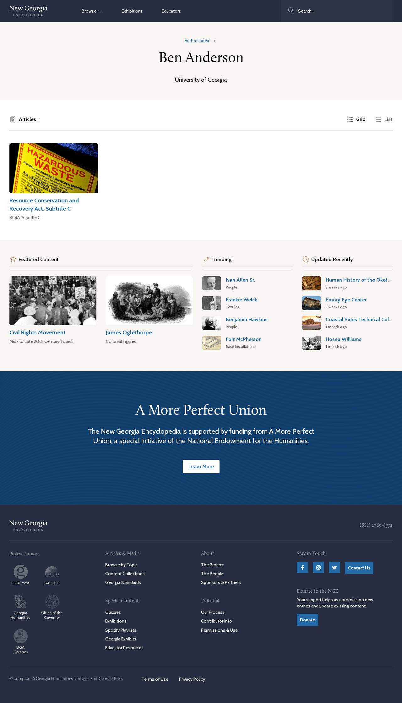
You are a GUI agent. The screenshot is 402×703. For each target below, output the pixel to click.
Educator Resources (124, 648)
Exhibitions (132, 11)
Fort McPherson (244, 339)
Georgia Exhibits (120, 639)
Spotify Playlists (120, 630)
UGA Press (20, 582)
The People (212, 573)
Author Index (197, 40)
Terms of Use (155, 679)
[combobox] (337, 11)
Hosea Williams (343, 339)
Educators (171, 11)
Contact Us (359, 568)
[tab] (25, 119)
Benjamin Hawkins (247, 319)
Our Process (213, 612)
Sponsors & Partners (221, 582)
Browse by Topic (121, 565)
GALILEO (51, 582)
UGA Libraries (21, 649)
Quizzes (113, 612)
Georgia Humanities (20, 615)
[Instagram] (318, 567)
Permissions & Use (219, 630)
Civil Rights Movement (37, 332)
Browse (90, 11)
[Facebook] (302, 567)
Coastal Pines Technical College (362, 319)
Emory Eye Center (346, 299)
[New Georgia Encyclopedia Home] (28, 11)
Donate (307, 620)
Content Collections (125, 573)
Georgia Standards (123, 582)
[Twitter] (334, 567)
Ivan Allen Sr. (240, 280)
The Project (212, 565)
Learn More (201, 466)
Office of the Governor (51, 615)
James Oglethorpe (129, 332)
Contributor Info (216, 621)
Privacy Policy (192, 679)
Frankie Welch (242, 299)
